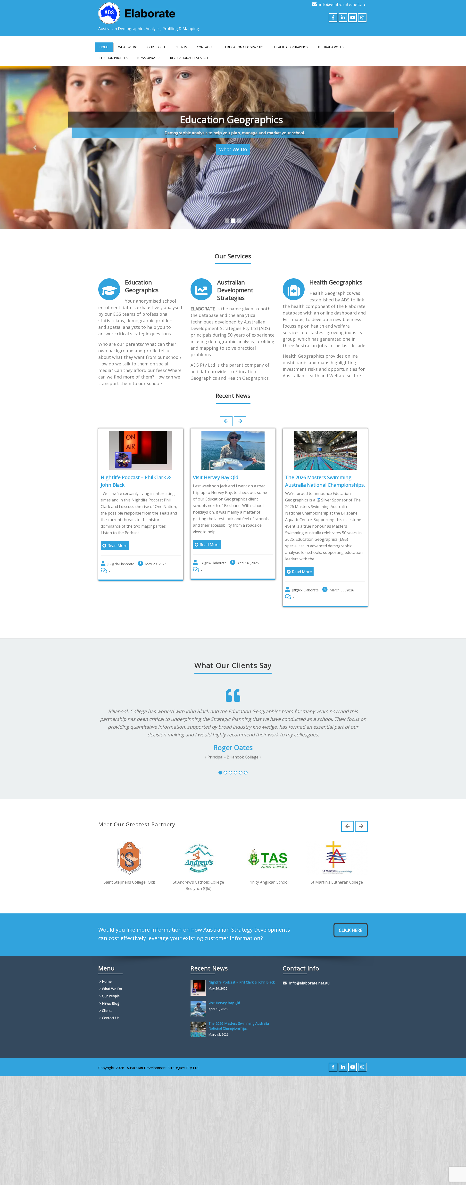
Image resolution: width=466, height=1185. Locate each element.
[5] (240, 772)
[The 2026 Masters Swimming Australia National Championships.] (199, 1029)
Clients (181, 47)
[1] (220, 772)
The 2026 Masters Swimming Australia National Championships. (238, 1026)
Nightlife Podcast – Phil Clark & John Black (241, 982)
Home (104, 47)
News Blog (110, 1003)
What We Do (128, 47)
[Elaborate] (137, 12)
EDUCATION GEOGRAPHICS (245, 47)
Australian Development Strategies (235, 290)
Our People (156, 47)
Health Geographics (335, 282)
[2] (225, 772)
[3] (230, 772)
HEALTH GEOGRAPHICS (291, 47)
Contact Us (206, 47)
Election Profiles (114, 58)
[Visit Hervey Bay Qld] (199, 1008)
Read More (112, 545)
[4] (235, 772)
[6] (246, 772)
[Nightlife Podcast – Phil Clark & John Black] (199, 988)
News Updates (148, 58)
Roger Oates (233, 747)
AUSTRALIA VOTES (330, 47)
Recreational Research (189, 58)
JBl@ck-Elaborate (115, 564)
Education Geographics (141, 286)
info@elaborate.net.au (342, 4)
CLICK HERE (350, 930)
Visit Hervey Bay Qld (210, 477)
